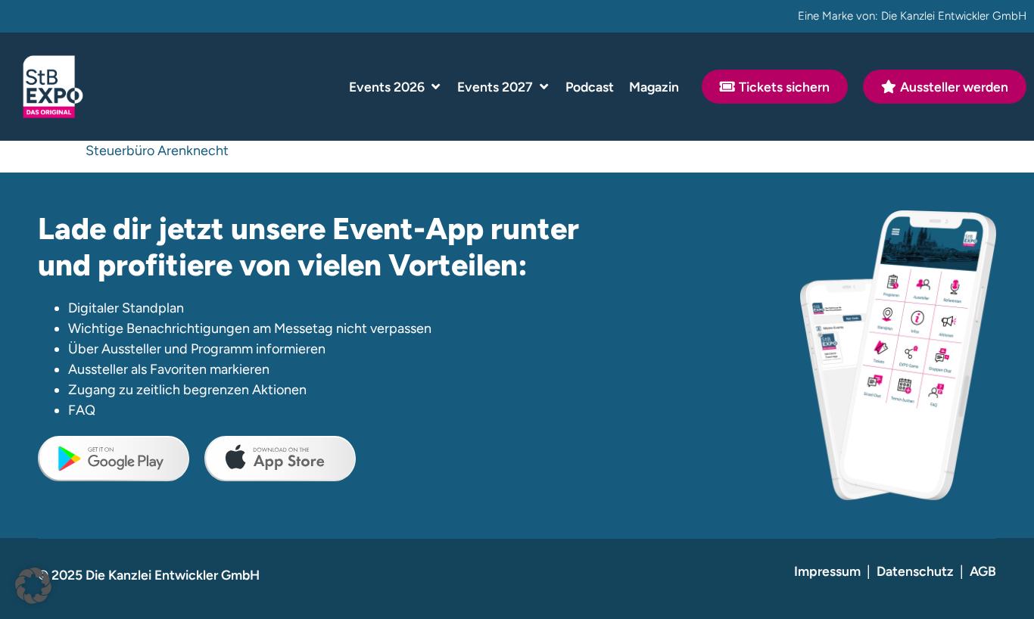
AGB (983, 571)
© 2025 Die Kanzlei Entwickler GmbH (149, 575)
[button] (395, 86)
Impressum (827, 571)
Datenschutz (915, 571)
